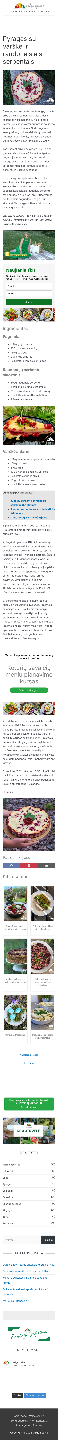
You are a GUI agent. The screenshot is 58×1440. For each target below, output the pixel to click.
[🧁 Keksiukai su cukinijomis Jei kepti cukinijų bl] (11, 1386)
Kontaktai (42, 1420)
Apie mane (20, 1415)
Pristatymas (23, 1425)
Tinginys (7, 1210)
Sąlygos (37, 1425)
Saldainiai (8, 1190)
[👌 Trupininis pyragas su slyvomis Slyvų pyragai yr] (28, 1375)
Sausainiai (8, 1197)
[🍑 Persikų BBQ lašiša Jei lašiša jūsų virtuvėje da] (11, 1375)
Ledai (6, 1177)
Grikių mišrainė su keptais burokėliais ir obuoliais (43, 982)
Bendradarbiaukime (22, 1420)
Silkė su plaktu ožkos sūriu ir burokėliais (26, 1271)
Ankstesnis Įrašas (29, 1054)
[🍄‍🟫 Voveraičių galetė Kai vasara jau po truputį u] (46, 1375)
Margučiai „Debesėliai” (15, 1035)
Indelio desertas (11, 1164)
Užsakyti (29, 302)
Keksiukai (8, 1171)
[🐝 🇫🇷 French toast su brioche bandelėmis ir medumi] (28, 1386)
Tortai (6, 1216)
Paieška (48, 1239)
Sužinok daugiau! (29, 690)
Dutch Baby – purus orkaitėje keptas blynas (28, 1264)
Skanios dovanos (12, 1203)
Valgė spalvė (36, 1415)
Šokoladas (8, 1223)
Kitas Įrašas (29, 1063)
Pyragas (7, 1184)
